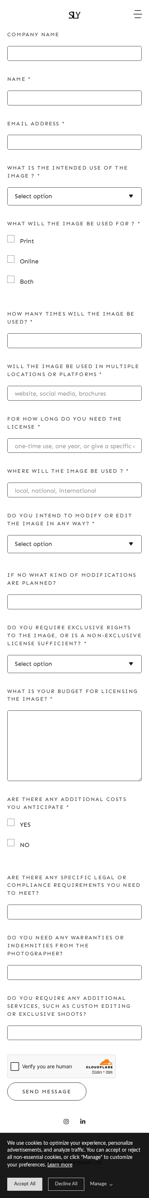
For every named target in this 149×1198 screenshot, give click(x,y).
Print (27, 241)
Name (19, 79)
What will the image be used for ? (74, 223)
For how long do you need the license (64, 423)
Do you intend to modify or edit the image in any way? (69, 519)
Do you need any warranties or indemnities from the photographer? (65, 945)
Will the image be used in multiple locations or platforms (73, 370)
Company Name (33, 34)
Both (27, 281)
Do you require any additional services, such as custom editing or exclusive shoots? (69, 1006)
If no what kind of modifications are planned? (71, 579)
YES (25, 824)
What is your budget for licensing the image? (72, 695)
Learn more (59, 1165)
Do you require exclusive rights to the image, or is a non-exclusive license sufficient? (74, 635)
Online (29, 261)
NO (24, 844)
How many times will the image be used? (71, 317)
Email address (36, 123)
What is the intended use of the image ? (67, 171)
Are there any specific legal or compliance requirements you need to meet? (74, 885)
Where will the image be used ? (68, 471)
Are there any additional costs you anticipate (67, 803)
